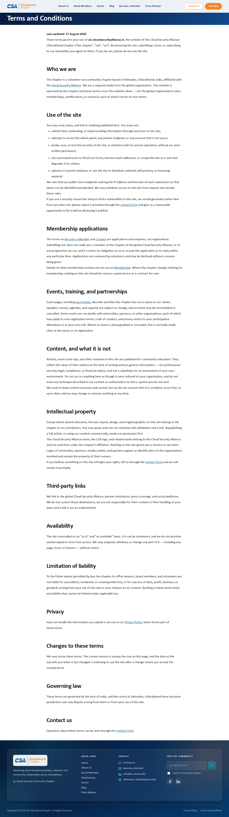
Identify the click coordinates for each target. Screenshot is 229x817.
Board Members (90, 773)
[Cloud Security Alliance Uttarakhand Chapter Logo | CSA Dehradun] (21, 6)
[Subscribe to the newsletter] (212, 765)
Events (85, 782)
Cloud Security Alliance (66, 85)
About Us (86, 767)
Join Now (213, 6)
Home (84, 763)
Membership (122, 268)
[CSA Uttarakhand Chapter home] (30, 760)
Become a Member (77, 239)
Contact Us (193, 6)
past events (83, 302)
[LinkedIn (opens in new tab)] (178, 781)
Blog (83, 787)
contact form (129, 205)
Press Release (88, 792)
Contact (101, 239)
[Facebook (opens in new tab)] (170, 781)
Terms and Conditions (211, 810)
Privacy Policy (133, 622)
